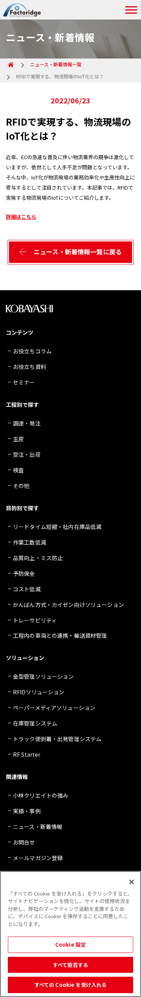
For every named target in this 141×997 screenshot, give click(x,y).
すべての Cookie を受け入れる (70, 984)
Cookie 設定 (70, 944)
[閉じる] (131, 882)
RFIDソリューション (39, 692)
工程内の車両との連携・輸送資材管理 (60, 635)
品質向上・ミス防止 (38, 558)
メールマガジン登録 (38, 858)
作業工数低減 (29, 542)
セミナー (24, 382)
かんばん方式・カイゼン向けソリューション (68, 604)
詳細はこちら (21, 216)
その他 (21, 486)
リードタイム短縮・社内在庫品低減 (57, 526)
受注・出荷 (27, 454)
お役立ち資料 (29, 367)
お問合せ (24, 842)
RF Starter (26, 754)
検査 (18, 470)
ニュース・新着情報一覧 (55, 64)
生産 (18, 439)
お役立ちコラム (32, 351)
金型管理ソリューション (43, 676)
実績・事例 (27, 811)
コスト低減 (27, 589)
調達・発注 (27, 423)
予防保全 (24, 573)
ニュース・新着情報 (37, 826)
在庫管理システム (35, 723)
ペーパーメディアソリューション (54, 707)
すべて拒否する (70, 965)
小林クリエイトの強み (40, 795)
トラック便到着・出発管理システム (57, 739)
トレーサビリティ (35, 620)
